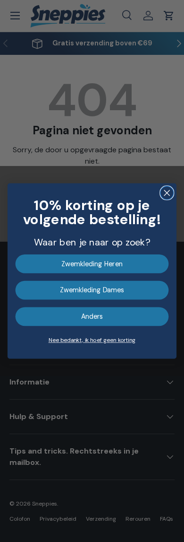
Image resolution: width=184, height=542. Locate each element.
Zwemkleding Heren (92, 263)
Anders (92, 316)
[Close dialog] (167, 193)
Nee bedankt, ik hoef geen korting (92, 340)
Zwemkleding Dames (92, 290)
